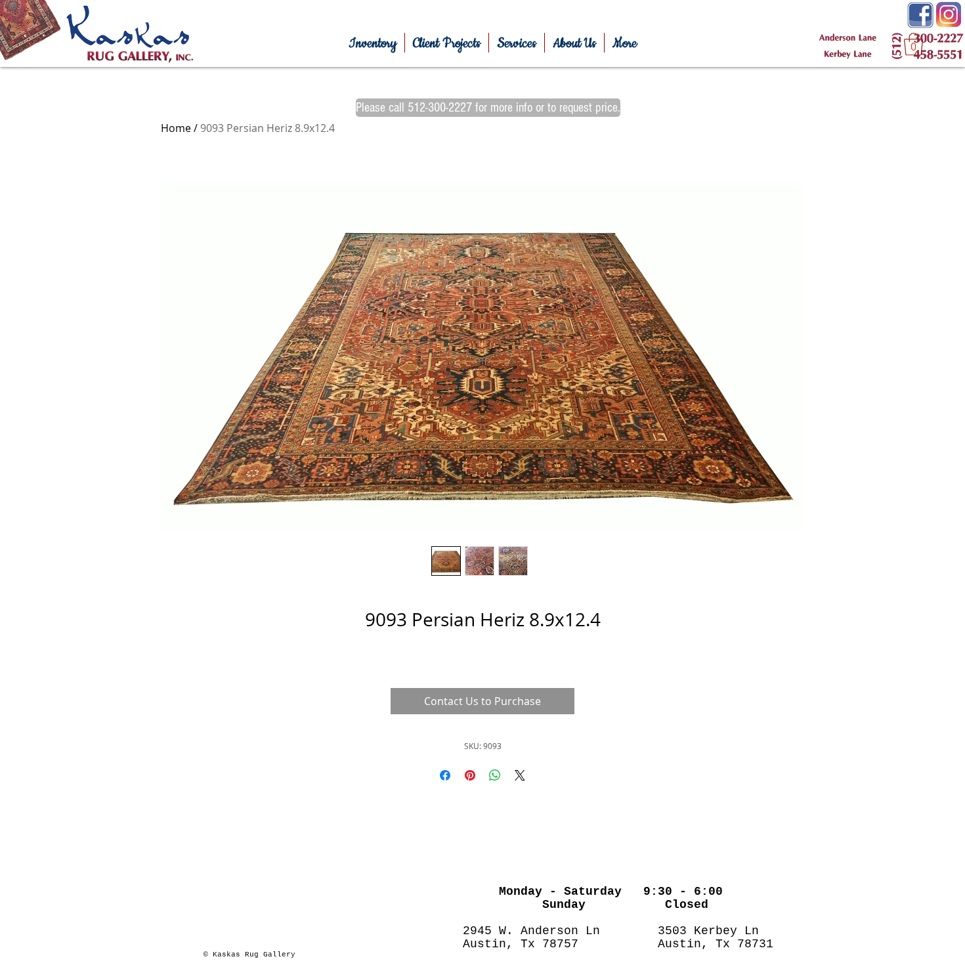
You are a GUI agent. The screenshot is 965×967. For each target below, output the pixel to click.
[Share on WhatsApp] (495, 775)
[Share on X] (520, 775)
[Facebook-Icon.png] (920, 15)
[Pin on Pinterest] (470, 775)
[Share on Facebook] (445, 775)
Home (176, 128)
